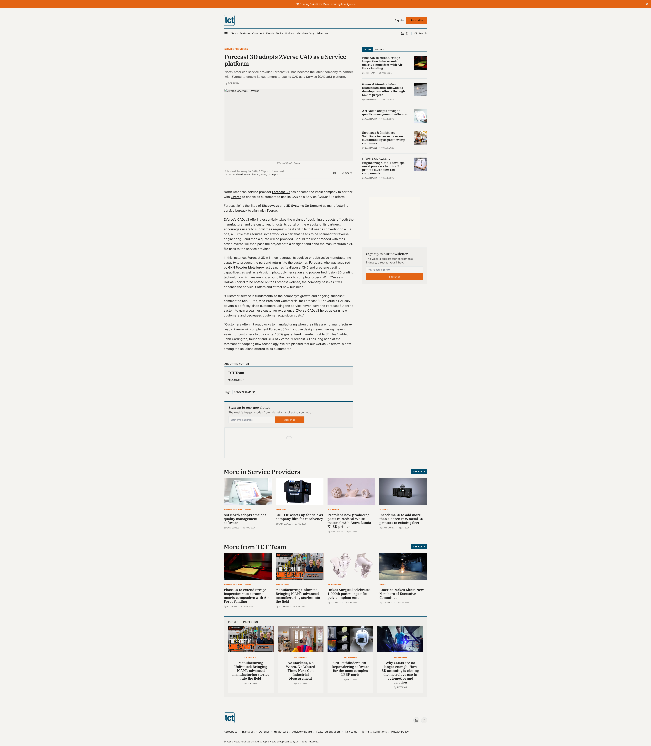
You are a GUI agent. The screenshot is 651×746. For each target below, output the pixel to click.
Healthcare (334, 584)
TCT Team (233, 83)
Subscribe (289, 419)
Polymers (333, 509)
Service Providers (236, 48)
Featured (379, 49)
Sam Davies (371, 99)
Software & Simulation (237, 509)
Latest (367, 49)
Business (281, 509)
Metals (383, 509)
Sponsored (282, 584)
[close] (647, 4)
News (382, 584)
